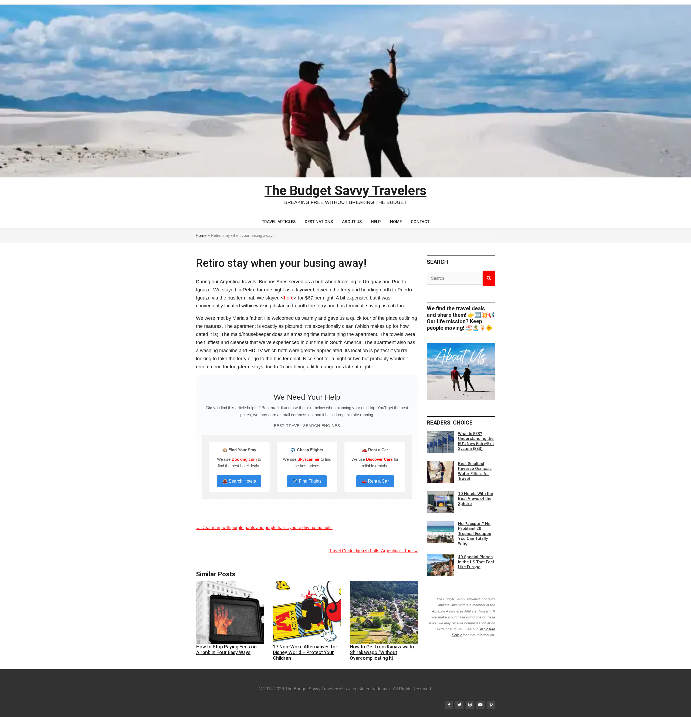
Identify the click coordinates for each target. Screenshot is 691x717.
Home (201, 235)
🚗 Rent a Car (375, 481)
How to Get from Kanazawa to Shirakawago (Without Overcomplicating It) (382, 652)
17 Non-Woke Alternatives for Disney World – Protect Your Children (305, 652)
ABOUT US (352, 221)
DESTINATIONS (319, 221)
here (289, 298)
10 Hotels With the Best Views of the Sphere (475, 498)
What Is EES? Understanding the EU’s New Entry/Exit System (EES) (476, 441)
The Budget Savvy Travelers (345, 190)
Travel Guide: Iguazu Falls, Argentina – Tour (373, 550)
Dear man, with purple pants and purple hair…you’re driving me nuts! (264, 527)
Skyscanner (308, 459)
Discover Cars (379, 459)
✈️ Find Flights (306, 481)
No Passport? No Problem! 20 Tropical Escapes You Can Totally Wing (474, 533)
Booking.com (244, 459)
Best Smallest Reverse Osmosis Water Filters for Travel (475, 471)
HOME (396, 221)
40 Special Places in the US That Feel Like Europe (476, 561)
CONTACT (420, 221)
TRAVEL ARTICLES (279, 221)
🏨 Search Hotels (239, 481)
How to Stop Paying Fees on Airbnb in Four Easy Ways (226, 649)
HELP (376, 221)
